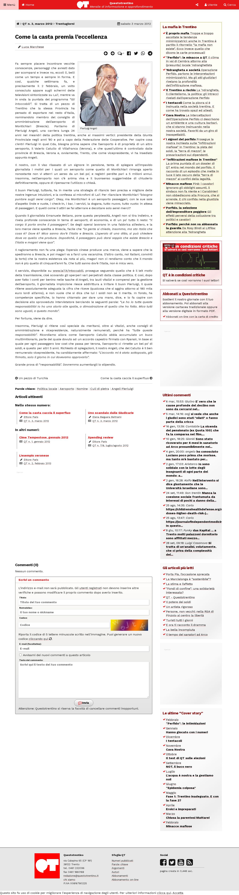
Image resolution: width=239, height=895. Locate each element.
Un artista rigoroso (179, 607)
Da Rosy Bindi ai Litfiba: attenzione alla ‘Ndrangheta (192, 228)
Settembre (179, 765)
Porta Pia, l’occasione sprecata (187, 574)
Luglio (189, 775)
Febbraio (185, 721)
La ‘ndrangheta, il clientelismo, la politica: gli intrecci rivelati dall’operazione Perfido (192, 94)
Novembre (175, 747)
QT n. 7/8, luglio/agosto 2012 (110, 445)
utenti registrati (90, 588)
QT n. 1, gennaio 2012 (37, 441)
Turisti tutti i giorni (179, 620)
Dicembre (174, 738)
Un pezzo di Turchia (33, 378)
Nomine (82, 389)
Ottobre (185, 756)
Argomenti (118, 868)
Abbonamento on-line (125, 879)
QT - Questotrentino (180, 597)
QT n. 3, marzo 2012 (37, 24)
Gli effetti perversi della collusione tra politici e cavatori (191, 213)
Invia (85, 702)
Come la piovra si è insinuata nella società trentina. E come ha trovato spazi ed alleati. (190, 106)
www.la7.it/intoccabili (68, 270)
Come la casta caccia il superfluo (125, 378)
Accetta (178, 893)
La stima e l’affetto (179, 584)
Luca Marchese (33, 47)
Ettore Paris (31, 416)
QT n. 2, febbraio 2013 (37, 463)
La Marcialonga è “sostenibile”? (188, 579)
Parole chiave (120, 864)
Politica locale (47, 389)
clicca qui (164, 893)
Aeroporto (67, 389)
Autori (115, 871)
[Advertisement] (84, 515)
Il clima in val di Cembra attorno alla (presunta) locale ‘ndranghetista (192, 61)
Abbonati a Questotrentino (185, 294)
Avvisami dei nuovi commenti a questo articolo (56, 655)
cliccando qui (39, 639)
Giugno (181, 786)
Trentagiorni (64, 24)
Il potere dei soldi (178, 602)
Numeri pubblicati (122, 860)
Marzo (187, 815)
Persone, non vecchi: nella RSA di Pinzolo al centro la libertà (190, 613)
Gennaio (187, 730)
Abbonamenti (120, 875)
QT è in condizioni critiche (184, 275)
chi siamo (69, 879)
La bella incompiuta (180, 629)
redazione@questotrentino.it (81, 875)
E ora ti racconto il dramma (186, 625)
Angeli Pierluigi (122, 389)
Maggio (192, 796)
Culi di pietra (99, 389)
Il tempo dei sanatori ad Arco (187, 634)
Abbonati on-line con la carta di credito (192, 316)
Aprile (181, 807)
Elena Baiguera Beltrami (106, 416)
